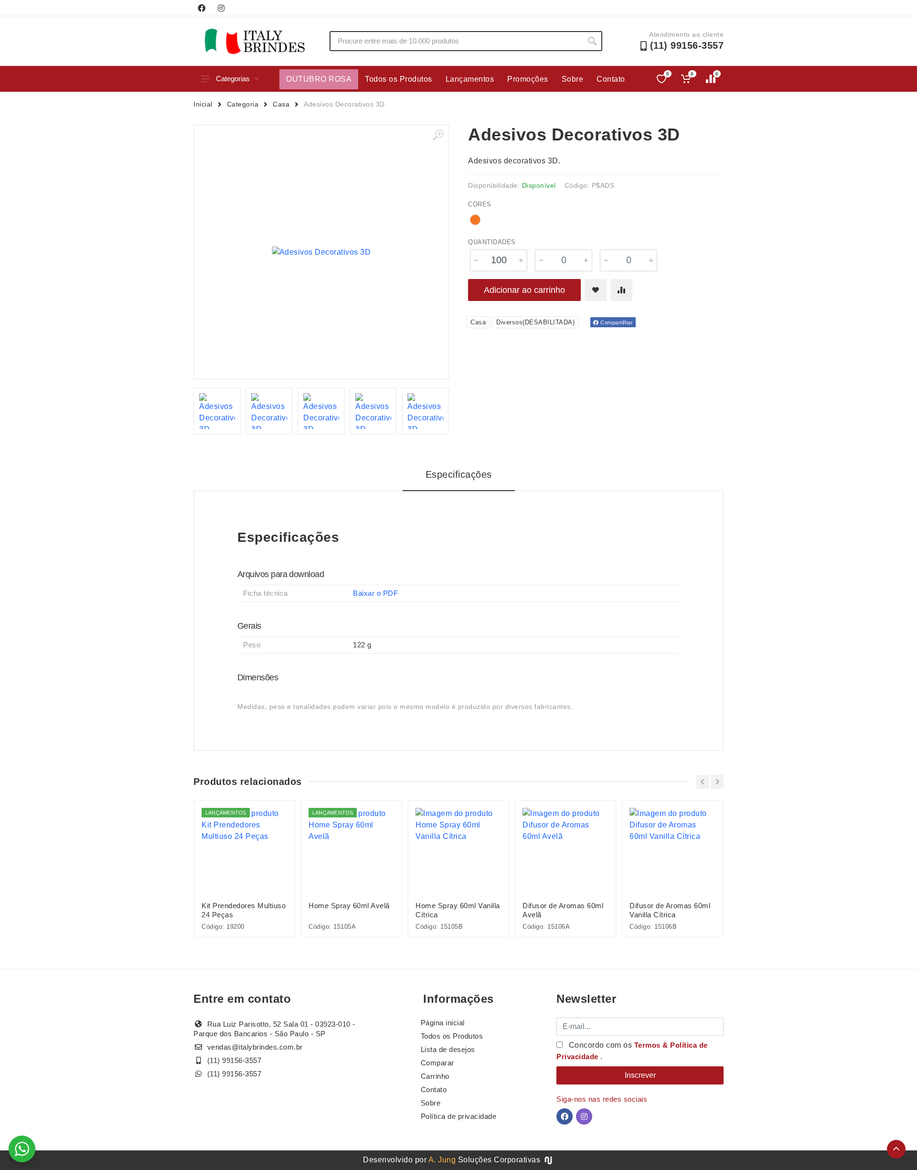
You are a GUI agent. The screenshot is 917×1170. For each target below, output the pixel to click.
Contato (611, 79)
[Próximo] (717, 782)
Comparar (437, 1063)
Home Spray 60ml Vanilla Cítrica (458, 910)
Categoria (243, 104)
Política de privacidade (459, 1116)
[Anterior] (702, 782)
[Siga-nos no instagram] (221, 8)
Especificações (459, 474)
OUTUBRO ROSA (319, 79)
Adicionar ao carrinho (524, 290)
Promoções (527, 79)
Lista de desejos (448, 1049)
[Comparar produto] (621, 290)
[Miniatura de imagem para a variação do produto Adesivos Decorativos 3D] (217, 411)
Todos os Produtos (398, 79)
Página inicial (443, 1023)
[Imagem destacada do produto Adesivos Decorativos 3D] (321, 252)
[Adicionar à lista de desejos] (596, 290)
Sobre (573, 79)
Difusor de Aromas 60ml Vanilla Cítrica (669, 910)
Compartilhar (616, 322)
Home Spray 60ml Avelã (349, 906)
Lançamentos (470, 79)
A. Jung (442, 1160)
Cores (479, 204)
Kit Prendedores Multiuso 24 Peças (244, 910)
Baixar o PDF (375, 593)
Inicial (203, 104)
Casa (281, 104)
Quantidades (492, 242)
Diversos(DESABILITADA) (535, 322)
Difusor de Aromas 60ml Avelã (562, 910)
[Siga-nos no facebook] (201, 8)
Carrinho (435, 1076)
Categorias (233, 79)
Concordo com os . (632, 1051)
